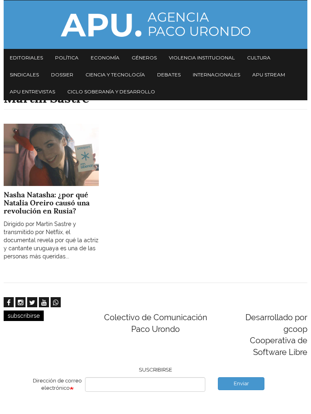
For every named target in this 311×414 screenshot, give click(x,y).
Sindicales (24, 75)
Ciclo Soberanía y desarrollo (111, 92)
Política (67, 58)
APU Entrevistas (32, 92)
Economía (105, 58)
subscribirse (24, 316)
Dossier (62, 75)
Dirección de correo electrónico (57, 384)
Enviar (241, 383)
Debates (169, 75)
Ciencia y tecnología (115, 75)
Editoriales (26, 58)
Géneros (144, 58)
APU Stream (268, 75)
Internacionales (216, 75)
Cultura (259, 58)
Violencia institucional (202, 58)
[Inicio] (155, 25)
